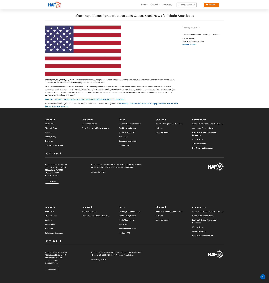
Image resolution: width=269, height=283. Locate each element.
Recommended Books (127, 141)
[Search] (200, 5)
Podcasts (159, 128)
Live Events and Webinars (202, 148)
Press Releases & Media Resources (96, 128)
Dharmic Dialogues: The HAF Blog (169, 124)
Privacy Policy (50, 137)
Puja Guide (123, 137)
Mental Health (198, 139)
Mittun (103, 172)
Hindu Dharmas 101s (127, 132)
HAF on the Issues (89, 124)
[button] (52, 181)
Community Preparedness (203, 128)
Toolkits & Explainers (127, 128)
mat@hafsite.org (189, 44)
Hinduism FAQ (124, 145)
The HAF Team (51, 128)
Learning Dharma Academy (130, 124)
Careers (48, 132)
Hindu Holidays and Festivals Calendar (207, 124)
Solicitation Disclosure (54, 145)
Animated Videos (162, 132)
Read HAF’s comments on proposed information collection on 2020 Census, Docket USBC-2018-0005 (85, 99)
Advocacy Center (199, 144)
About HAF (49, 124)
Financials (49, 141)
